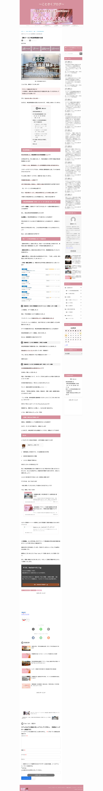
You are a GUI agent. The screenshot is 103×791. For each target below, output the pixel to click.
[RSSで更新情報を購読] (48, 637)
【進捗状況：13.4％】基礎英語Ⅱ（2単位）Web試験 (41, 131)
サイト (23, 759)
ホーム (50, 787)
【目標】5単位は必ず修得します (40, 140)
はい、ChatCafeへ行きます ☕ (41, 584)
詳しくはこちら (69, 247)
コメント (24, 735)
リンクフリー (74, 787)
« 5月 (66, 344)
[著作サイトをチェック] (33, 637)
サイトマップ (80, 787)
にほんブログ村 (25, 614)
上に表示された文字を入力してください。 (32, 770)
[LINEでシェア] (41, 629)
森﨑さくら (73, 224)
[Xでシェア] (33, 629)
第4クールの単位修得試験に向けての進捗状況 (40, 121)
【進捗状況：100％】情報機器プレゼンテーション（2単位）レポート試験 (41, 126)
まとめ (35, 143)
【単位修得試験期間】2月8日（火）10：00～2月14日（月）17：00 (40, 116)
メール (23, 754)
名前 (23, 750)
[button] (48, 629)
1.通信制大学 (40, 590)
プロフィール (54, 787)
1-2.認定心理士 (33, 590)
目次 (39, 108)
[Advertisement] (40, 601)
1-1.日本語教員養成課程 (26, 590)
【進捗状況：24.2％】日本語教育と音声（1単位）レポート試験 (41, 135)
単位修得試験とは (38, 111)
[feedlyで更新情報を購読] (41, 637)
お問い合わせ (69, 787)
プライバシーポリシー (61, 787)
